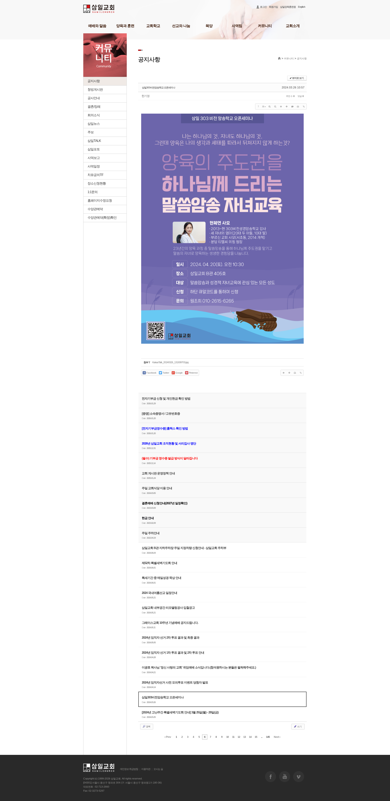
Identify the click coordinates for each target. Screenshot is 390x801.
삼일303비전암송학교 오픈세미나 (158, 87)
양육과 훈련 (125, 26)
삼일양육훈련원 (288, 6)
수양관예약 (95, 209)
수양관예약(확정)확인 (102, 217)
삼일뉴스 (94, 123)
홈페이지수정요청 (100, 200)
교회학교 (153, 26)
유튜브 (284, 776)
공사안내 (94, 98)
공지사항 (94, 81)
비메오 (298, 776)
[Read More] (222, 550)
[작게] (275, 106)
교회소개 (293, 26)
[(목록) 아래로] (286, 106)
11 (233, 737)
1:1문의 (93, 192)
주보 (91, 132)
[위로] (281, 106)
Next (277, 737)
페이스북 (270, 776)
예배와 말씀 (97, 26)
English (301, 6)
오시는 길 (158, 769)
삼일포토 (94, 149)
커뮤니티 (265, 26)
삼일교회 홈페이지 (99, 9)
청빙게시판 (95, 89)
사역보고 (94, 158)
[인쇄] (298, 106)
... (261, 737)
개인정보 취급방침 (129, 769)
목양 (209, 26)
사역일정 (94, 166)
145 (268, 737)
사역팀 (237, 26)
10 (227, 737)
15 (256, 737)
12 (239, 737)
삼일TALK (94, 140)
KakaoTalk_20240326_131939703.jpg (170, 362)
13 (244, 737)
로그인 (263, 6)
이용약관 (145, 769)
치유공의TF (95, 175)
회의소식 (94, 115)
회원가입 (273, 6)
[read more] (222, 400)
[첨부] (304, 106)
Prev (168, 737)
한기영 (146, 96)
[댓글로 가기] (292, 106)
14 (250, 737)
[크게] (269, 106)
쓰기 (299, 726)
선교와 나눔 (181, 26)
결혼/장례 (94, 106)
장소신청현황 (97, 183)
